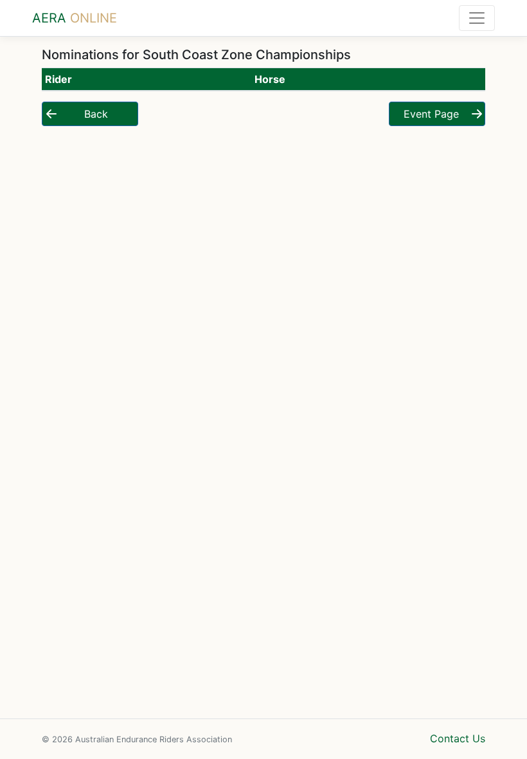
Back (96, 113)
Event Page (431, 113)
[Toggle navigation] (477, 18)
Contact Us (457, 738)
